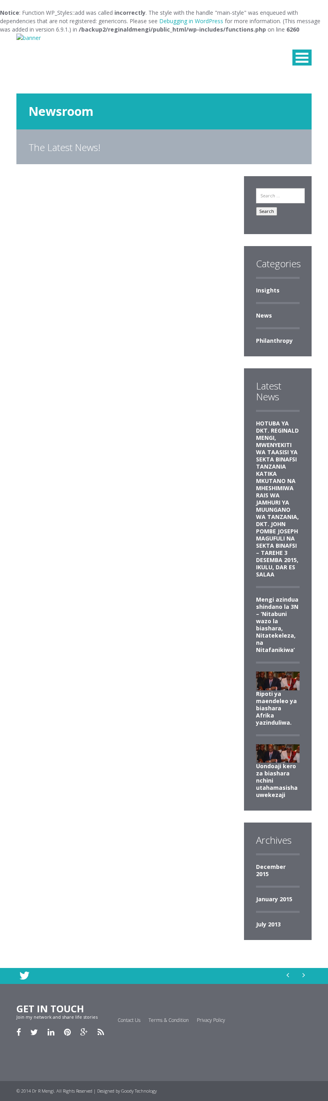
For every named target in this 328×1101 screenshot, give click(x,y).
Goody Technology (139, 1091)
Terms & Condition (168, 1020)
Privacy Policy (211, 1020)
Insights (268, 290)
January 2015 (274, 899)
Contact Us (129, 1020)
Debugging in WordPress (191, 21)
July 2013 (268, 924)
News (264, 315)
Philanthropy (274, 340)
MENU (302, 58)
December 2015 (271, 870)
